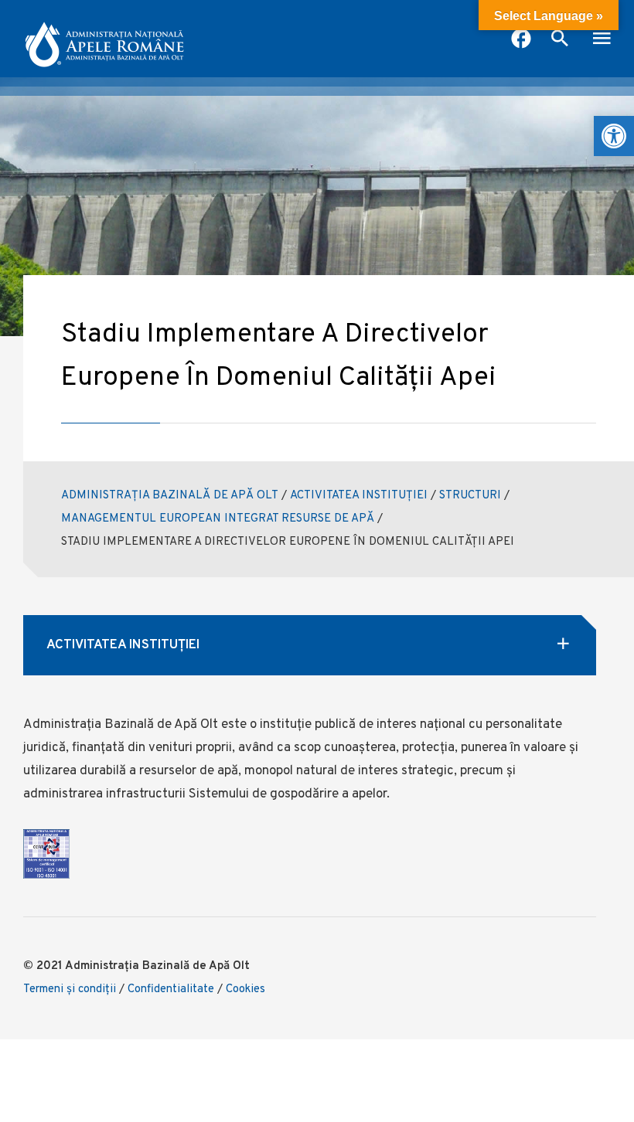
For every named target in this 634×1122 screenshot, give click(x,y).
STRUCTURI (470, 495)
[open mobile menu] (601, 40)
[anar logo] (104, 38)
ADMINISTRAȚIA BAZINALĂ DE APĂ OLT (169, 495)
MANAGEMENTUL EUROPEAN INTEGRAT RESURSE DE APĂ (217, 519)
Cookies (245, 989)
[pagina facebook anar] (521, 40)
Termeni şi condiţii (69, 989)
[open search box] (559, 40)
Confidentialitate (171, 989)
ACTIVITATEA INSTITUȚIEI (359, 495)
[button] (614, 136)
